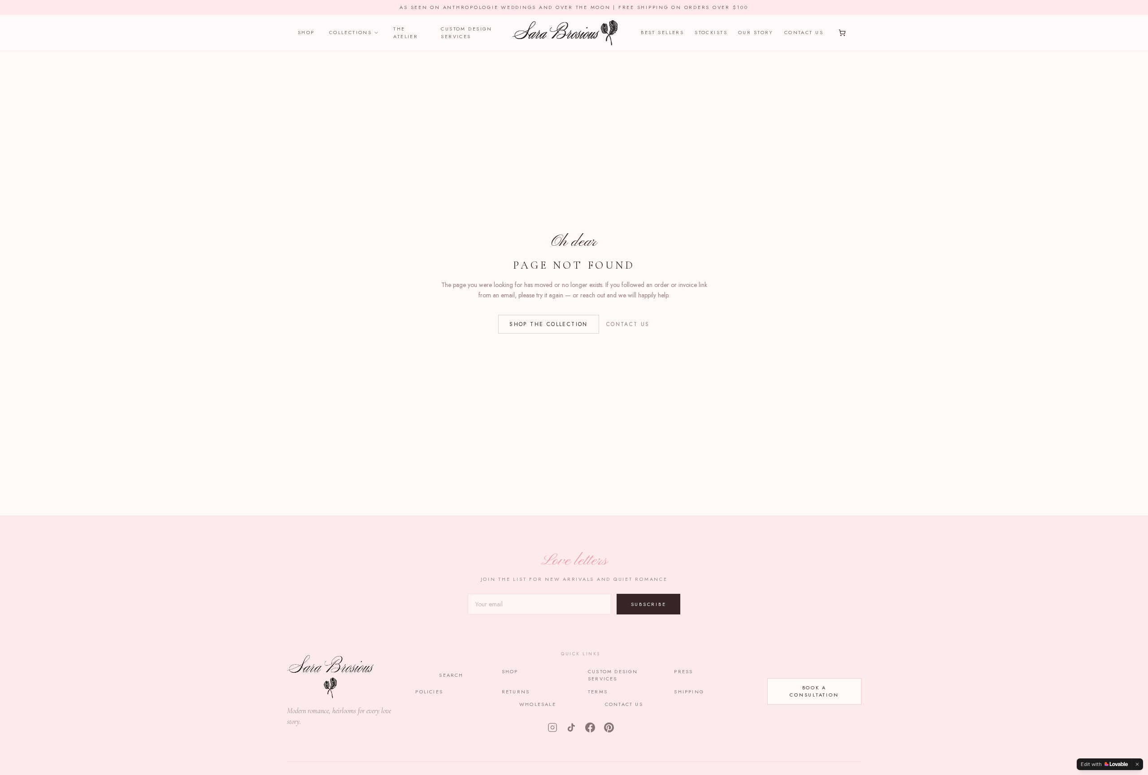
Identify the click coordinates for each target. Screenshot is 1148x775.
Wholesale (537, 704)
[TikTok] (571, 727)
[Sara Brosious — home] (565, 32)
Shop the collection (548, 324)
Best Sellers (662, 32)
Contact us (628, 324)
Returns (516, 691)
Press (683, 671)
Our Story (756, 32)
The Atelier (405, 32)
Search (451, 675)
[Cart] (842, 33)
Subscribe (648, 604)
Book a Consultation (814, 691)
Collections (350, 32)
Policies (429, 691)
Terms (598, 691)
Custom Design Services (466, 32)
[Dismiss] (1137, 764)
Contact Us (803, 32)
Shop (306, 32)
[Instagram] (552, 727)
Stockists (711, 32)
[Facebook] (590, 727)
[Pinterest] (609, 727)
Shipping (689, 691)
